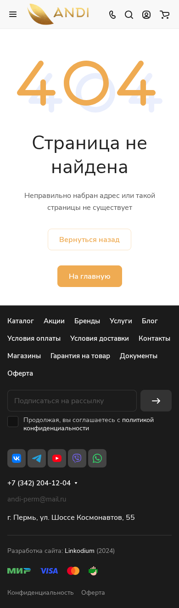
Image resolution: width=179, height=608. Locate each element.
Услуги (121, 321)
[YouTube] (57, 458)
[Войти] (146, 14)
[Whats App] (97, 458)
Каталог (20, 321)
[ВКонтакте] (16, 458)
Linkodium (80, 550)
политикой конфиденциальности (88, 424)
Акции (54, 321)
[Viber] (77, 458)
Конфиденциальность (40, 592)
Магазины (24, 355)
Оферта (20, 373)
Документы (138, 355)
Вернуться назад (89, 240)
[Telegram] (37, 458)
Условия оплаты (34, 338)
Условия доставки (99, 338)
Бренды (87, 321)
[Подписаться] (156, 400)
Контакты (154, 338)
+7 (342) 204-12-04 (39, 483)
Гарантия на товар (80, 355)
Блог (150, 321)
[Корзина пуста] (164, 14)
